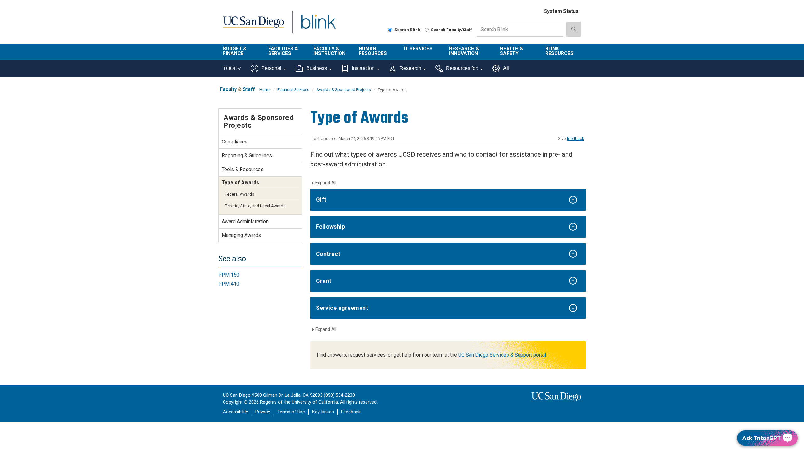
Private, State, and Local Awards (255, 205)
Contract (328, 253)
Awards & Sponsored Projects (343, 89)
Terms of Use (291, 412)
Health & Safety (511, 51)
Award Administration (245, 221)
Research (410, 68)
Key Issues (323, 412)
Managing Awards (241, 235)
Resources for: (462, 68)
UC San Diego (253, 25)
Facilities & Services (283, 51)
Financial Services (293, 89)
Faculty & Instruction (329, 51)
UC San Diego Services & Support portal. (502, 355)
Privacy (262, 412)
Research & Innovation (464, 51)
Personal (271, 68)
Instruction (363, 68)
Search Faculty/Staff (451, 29)
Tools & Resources (242, 169)
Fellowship (330, 226)
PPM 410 (228, 284)
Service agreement (342, 307)
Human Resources (373, 51)
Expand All (325, 183)
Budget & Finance (235, 51)
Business (316, 68)
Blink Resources (559, 51)
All (506, 68)
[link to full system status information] (535, 11)
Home (264, 89)
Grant (324, 280)
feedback (575, 138)
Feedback (351, 412)
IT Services (418, 48)
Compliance (234, 142)
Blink (318, 25)
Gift (321, 199)
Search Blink (407, 29)
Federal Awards (239, 193)
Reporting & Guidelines (247, 156)
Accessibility (235, 412)
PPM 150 (228, 275)
